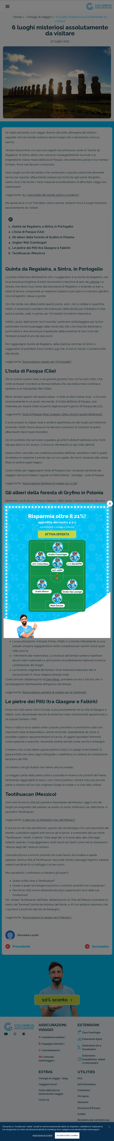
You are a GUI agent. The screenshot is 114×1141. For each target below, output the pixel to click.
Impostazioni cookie (42, 1135)
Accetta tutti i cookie (67, 1135)
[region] (57, 1131)
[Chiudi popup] (110, 504)
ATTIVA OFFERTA (57, 534)
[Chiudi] (109, 1127)
